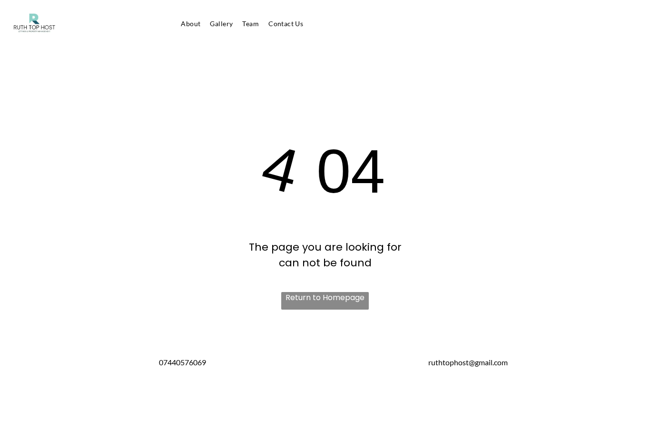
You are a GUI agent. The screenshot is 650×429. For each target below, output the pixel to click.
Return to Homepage (325, 297)
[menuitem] (190, 23)
